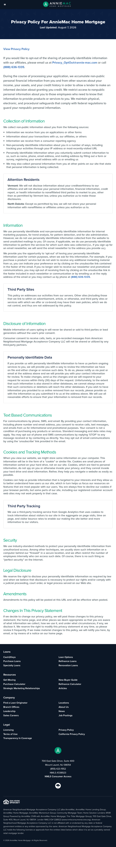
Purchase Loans (12, 661)
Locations (64, 702)
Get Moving (9, 680)
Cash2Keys (9, 657)
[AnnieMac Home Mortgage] (57, 4)
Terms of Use (10, 734)
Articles (63, 688)
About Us (64, 707)
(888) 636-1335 (13, 67)
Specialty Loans (11, 665)
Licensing (8, 730)
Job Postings (65, 715)
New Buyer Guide (68, 680)
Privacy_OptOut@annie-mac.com (74, 62)
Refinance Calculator (70, 684)
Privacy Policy (66, 730)
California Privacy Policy (72, 734)
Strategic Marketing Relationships (21, 688)
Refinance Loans (68, 661)
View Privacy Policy (16, 49)
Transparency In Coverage (17, 738)
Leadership (9, 711)
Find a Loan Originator (15, 702)
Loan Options (66, 657)
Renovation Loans (68, 665)
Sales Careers (11, 715)
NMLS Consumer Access (58, 776)
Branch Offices (11, 707)
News (62, 711)
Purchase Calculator (14, 684)
